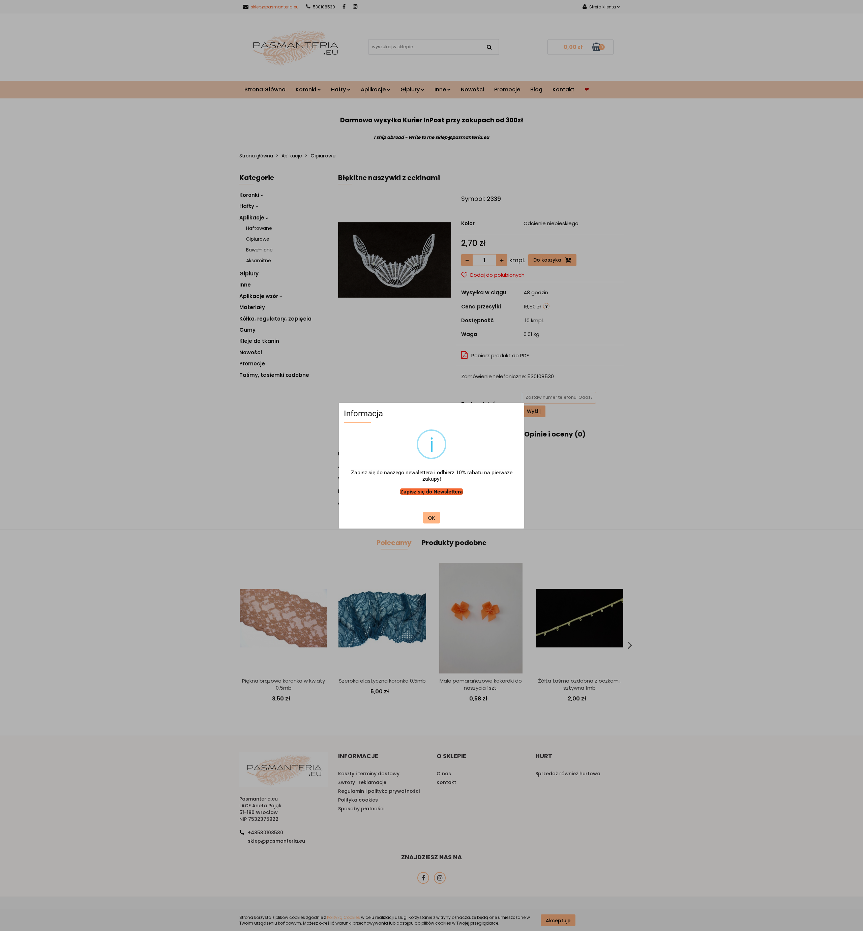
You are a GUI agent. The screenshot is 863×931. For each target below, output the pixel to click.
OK (431, 517)
